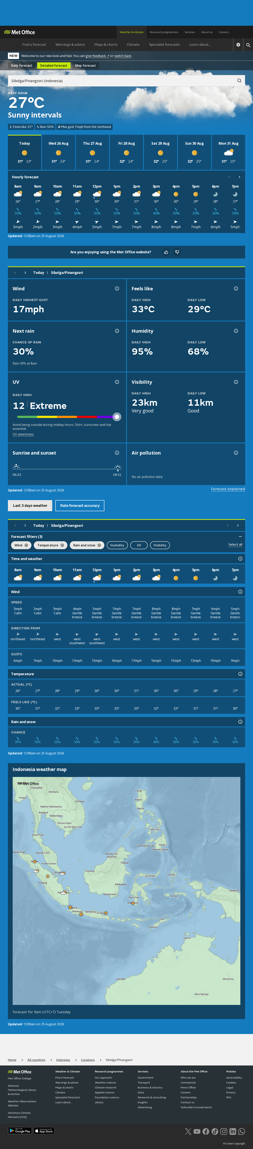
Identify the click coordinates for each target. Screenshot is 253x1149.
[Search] (237, 79)
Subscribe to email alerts (196, 1107)
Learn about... (200, 44)
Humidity (117, 545)
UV (139, 545)
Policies (231, 1071)
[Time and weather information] (240, 558)
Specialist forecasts (164, 44)
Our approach (103, 1077)
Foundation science (107, 1097)
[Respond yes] (166, 252)
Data (141, 1092)
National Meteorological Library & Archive (22, 1090)
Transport (144, 1082)
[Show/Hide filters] (240, 536)
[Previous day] (15, 273)
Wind (16, 545)
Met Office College (19, 1078)
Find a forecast (34, 44)
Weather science (105, 1082)
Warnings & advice (70, 44)
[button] (35, 862)
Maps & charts (105, 44)
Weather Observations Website (22, 1103)
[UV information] (116, 382)
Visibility (160, 545)
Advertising (145, 1107)
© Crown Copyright (234, 1143)
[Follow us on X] (188, 1131)
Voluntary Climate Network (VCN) (19, 1115)
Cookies (231, 1082)
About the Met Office (194, 1071)
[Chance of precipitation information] (116, 331)
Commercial (188, 1082)
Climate (133, 44)
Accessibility (234, 1077)
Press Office (188, 1087)
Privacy (230, 1092)
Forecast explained (228, 488)
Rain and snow (82, 545)
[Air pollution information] (235, 453)
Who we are (188, 1077)
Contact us (187, 1102)
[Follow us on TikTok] (214, 1131)
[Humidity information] (235, 331)
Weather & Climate (67, 1071)
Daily (21, 65)
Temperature (46, 545)
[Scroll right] (240, 177)
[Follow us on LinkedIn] (232, 1131)
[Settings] (238, 44)
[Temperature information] (240, 674)
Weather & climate (131, 32)
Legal (229, 1087)
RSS (228, 1097)
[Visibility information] (235, 382)
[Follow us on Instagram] (223, 1131)
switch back (122, 56)
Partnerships (189, 1097)
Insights (143, 1102)
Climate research (105, 1087)
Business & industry (150, 1087)
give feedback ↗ (97, 56)
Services (190, 32)
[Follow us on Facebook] (205, 1131)
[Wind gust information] (116, 288)
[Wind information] (240, 591)
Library (99, 1102)
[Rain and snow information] (240, 721)
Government (146, 1077)
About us (207, 32)
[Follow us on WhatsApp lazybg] (241, 1131)
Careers (224, 32)
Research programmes (164, 32)
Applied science (104, 1092)
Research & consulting (152, 1097)
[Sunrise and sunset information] (116, 453)
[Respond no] (177, 252)
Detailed (53, 65)
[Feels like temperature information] (235, 288)
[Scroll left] (229, 177)
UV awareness (23, 434)
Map (85, 65)
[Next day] (25, 273)
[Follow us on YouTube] (197, 1131)
